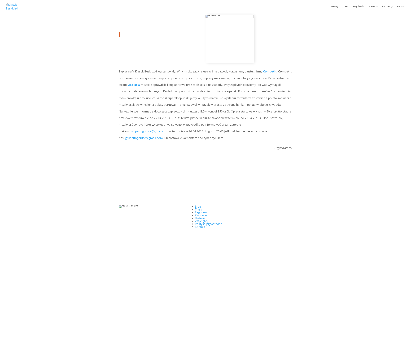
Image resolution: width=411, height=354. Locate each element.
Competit (270, 71)
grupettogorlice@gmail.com (149, 131)
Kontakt (401, 6)
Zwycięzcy (201, 221)
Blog (198, 206)
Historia (373, 6)
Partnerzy (387, 6)
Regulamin (358, 6)
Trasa (346, 6)
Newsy (334, 6)
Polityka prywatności (209, 224)
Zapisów (134, 85)
